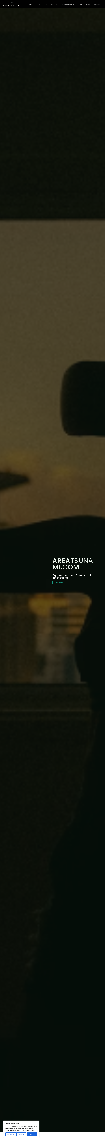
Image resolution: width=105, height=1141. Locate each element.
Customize (10, 1134)
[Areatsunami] (11, 4)
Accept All (32, 1134)
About (88, 4)
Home (31, 4)
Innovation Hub (42, 4)
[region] (21, 1129)
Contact (97, 4)
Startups (54, 4)
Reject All (21, 1134)
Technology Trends (67, 4)
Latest (80, 4)
